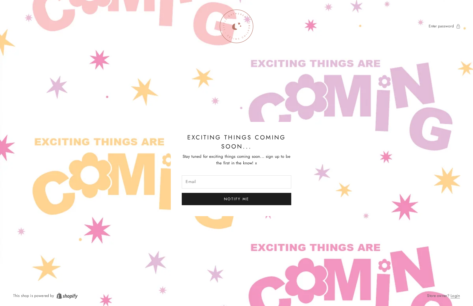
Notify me (236, 199)
